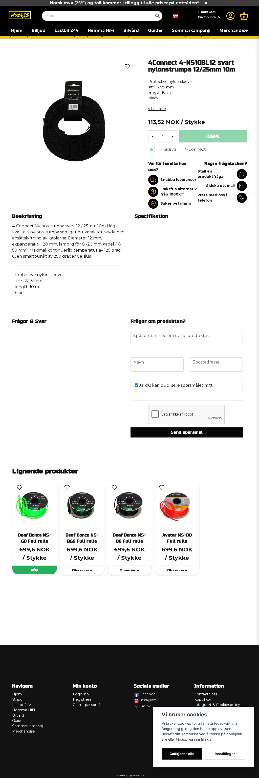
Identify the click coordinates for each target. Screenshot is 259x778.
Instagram (148, 700)
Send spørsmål (187, 432)
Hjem (17, 30)
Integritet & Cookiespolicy (217, 704)
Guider (155, 30)
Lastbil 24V (67, 30)
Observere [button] (82, 570)
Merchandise (234, 30)
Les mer (158, 109)
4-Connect (195, 149)
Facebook (149, 694)
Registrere (82, 699)
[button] (175, 16)
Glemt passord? (87, 704)
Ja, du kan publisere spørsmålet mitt (175, 385)
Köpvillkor (202, 699)
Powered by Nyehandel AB (129, 775)
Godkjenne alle (181, 754)
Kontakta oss (205, 694)
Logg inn (81, 694)
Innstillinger (225, 754)
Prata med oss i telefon (212, 198)
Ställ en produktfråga (210, 174)
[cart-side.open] (244, 16)
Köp (34, 570)
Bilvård (131, 30)
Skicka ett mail (220, 185)
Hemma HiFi (101, 30)
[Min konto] (230, 16)
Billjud (39, 30)
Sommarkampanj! (191, 30)
